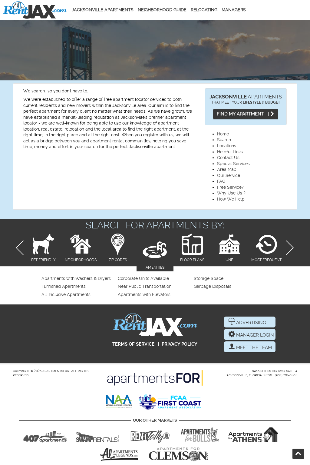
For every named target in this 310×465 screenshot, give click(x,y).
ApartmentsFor (55, 371)
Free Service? (230, 187)
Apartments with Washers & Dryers (76, 278)
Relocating (204, 9)
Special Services (233, 163)
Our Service (228, 175)
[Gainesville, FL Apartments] (97, 435)
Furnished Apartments (63, 286)
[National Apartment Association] (119, 402)
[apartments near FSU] (150, 435)
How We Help (231, 199)
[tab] (43, 248)
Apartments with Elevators (144, 294)
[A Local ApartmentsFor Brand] (155, 378)
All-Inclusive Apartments (66, 294)
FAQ (221, 181)
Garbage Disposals (212, 286)
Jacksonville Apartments (103, 9)
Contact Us (228, 157)
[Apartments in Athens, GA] (253, 435)
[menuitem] (78, 279)
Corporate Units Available (143, 278)
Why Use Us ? (231, 193)
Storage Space (208, 278)
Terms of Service (133, 344)
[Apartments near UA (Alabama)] (119, 454)
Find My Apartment (241, 114)
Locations (226, 145)
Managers (234, 9)
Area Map (226, 169)
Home (223, 133)
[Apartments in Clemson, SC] (178, 454)
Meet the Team (253, 347)
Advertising (250, 322)
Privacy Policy (179, 344)
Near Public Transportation (144, 286)
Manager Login (254, 335)
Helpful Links (230, 151)
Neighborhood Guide (162, 9)
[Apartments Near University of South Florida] (200, 435)
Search (224, 139)
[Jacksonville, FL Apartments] (35, 10)
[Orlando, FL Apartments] (45, 435)
